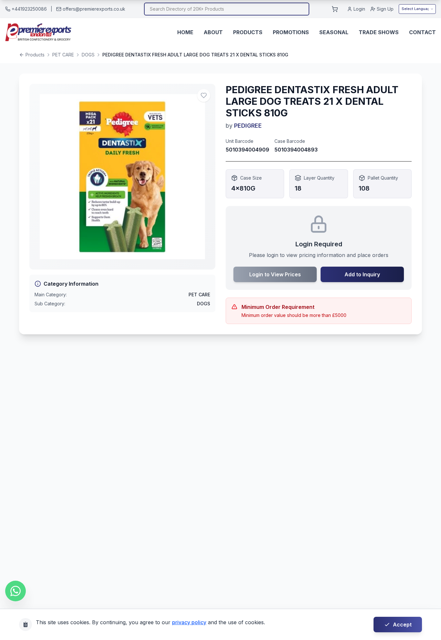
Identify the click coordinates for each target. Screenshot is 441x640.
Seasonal (333, 32)
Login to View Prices (275, 274)
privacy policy (189, 622)
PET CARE (63, 54)
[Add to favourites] (203, 95)
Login (359, 9)
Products (247, 32)
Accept (402, 624)
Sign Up (385, 9)
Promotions (291, 32)
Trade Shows (379, 32)
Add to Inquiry (362, 274)
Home (185, 32)
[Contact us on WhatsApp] (15, 591)
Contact (422, 32)
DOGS (88, 54)
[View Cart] (335, 9)
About (213, 32)
